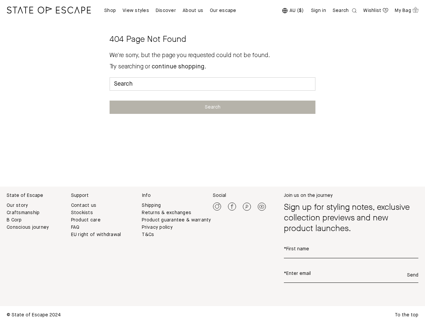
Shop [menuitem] (110, 10)
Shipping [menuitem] (151, 205)
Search (212, 107)
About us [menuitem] (193, 10)
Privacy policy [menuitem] (157, 227)
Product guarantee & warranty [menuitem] (176, 220)
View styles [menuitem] (136, 10)
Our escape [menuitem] (223, 10)
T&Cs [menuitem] (148, 234)
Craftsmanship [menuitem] (23, 212)
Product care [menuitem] (86, 220)
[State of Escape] (49, 10)
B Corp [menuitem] (14, 220)
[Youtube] (262, 206)
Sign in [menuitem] (318, 10)
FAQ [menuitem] (75, 227)
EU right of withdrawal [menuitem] (96, 234)
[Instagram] (217, 206)
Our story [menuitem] (17, 205)
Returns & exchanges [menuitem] (166, 212)
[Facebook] (232, 206)
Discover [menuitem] (166, 10)
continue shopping (178, 67)
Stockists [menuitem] (82, 212)
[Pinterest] (247, 206)
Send (412, 275)
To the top (406, 315)
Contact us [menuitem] (84, 205)
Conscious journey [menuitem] (28, 227)
